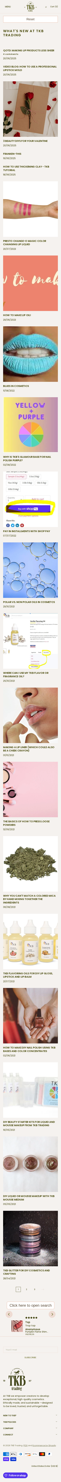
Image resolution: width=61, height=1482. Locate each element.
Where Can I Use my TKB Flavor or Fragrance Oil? (25, 674)
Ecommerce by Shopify (44, 1445)
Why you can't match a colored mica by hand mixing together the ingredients (29, 899)
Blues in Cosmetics (16, 386)
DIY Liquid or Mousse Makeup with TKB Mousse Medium (29, 1197)
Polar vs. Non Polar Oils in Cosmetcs (29, 602)
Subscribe (30, 1357)
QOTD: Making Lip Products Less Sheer (28, 50)
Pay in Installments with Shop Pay (26, 531)
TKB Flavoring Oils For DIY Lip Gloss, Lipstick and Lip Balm (28, 975)
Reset (30, 19)
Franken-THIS (12, 154)
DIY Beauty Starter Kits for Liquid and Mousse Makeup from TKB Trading (29, 1123)
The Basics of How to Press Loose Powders (26, 823)
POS (25, 1445)
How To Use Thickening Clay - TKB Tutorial (26, 168)
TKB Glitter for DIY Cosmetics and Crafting (26, 1272)
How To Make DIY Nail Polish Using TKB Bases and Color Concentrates (29, 1049)
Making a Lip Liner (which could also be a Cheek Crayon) (28, 748)
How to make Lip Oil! (17, 315)
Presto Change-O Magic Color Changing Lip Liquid (24, 242)
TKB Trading (17, 1445)
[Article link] (30, 55)
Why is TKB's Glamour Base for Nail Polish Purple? (27, 458)
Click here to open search (31, 1305)
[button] (4, 6)
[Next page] (42, 1289)
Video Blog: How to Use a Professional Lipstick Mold (30, 68)
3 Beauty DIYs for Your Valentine (25, 141)
